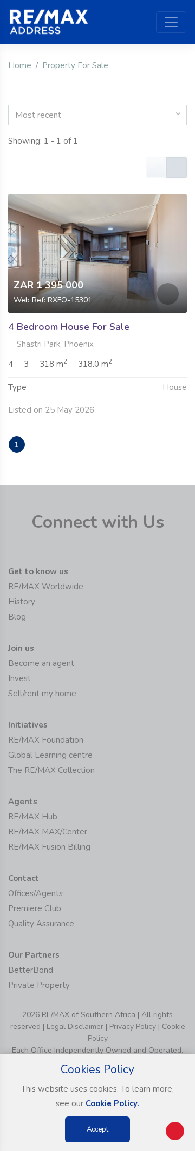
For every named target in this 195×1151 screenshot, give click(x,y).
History (21, 601)
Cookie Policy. (112, 1103)
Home (19, 65)
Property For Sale (75, 65)
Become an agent (41, 663)
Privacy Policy (132, 1026)
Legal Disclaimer (75, 1026)
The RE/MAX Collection (51, 770)
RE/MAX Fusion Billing (49, 847)
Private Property (39, 985)
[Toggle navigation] (171, 22)
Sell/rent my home (42, 693)
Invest (19, 678)
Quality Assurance (41, 923)
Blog (17, 616)
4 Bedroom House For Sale (68, 326)
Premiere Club (34, 908)
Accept (97, 1129)
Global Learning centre (50, 755)
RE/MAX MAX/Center (47, 831)
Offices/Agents (35, 893)
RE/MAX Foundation (45, 740)
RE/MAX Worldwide (45, 586)
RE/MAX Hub (32, 816)
